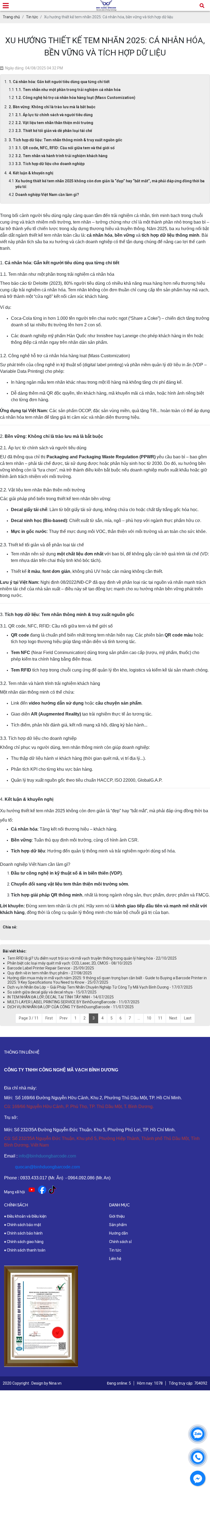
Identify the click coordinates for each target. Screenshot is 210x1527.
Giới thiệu (117, 1216)
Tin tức (115, 1250)
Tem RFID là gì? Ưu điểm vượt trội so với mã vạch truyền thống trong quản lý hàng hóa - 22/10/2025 (92, 958)
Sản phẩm (118, 1225)
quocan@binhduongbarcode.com (47, 1167)
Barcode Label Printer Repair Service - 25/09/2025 (50, 968)
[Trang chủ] (106, 4)
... (139, 1018)
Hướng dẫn (118, 1233)
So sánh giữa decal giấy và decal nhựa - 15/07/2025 (52, 992)
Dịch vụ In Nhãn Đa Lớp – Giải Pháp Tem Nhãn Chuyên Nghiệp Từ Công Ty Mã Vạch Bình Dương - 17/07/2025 (99, 987)
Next (173, 1018)
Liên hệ (115, 1258)
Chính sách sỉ (120, 1241)
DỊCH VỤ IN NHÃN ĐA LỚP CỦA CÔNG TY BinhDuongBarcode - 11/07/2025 (70, 1007)
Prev (64, 1018)
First (49, 1018)
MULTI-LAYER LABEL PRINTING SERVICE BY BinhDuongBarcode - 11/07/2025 (73, 1002)
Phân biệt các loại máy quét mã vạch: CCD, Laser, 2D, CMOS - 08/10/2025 (69, 963)
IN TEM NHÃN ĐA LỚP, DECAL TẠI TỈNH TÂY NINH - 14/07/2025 (60, 997)
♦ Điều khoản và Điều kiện (25, 1216)
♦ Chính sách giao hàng (23, 1241)
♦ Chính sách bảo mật (22, 1225)
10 (149, 1018)
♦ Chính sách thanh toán (24, 1250)
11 (160, 1018)
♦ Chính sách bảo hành (23, 1233)
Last (187, 1018)
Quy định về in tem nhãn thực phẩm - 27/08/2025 (49, 973)
